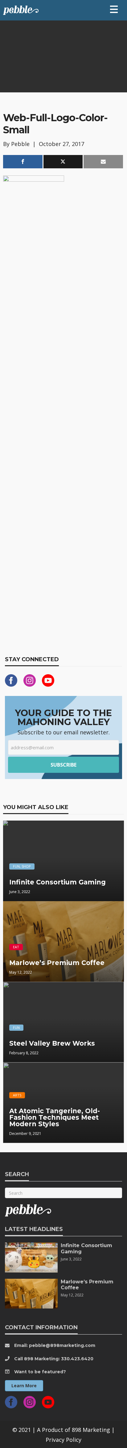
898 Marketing (91, 1429)
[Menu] (114, 9)
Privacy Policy (63, 1439)
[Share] (23, 161)
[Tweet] (63, 161)
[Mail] (103, 161)
